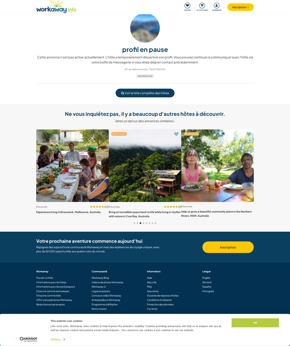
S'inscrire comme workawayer (52, 291)
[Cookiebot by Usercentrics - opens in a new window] (28, 339)
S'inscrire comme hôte (48, 295)
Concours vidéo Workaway (106, 295)
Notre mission (99, 308)
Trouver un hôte (44, 277)
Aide (149, 277)
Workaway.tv (99, 286)
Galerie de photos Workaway (108, 282)
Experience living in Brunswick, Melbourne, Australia (68, 212)
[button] (134, 223)
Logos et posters (101, 291)
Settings (56, 339)
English (206, 277)
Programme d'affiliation (105, 304)
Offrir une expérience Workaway (54, 299)
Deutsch (207, 282)
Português (208, 291)
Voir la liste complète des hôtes (146, 93)
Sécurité (151, 282)
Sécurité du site (145, 76)
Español (206, 286)
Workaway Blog (100, 277)
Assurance (153, 291)
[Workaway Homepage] (56, 6)
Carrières (152, 308)
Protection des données (160, 304)
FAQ (149, 286)
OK (255, 322)
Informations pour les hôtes (51, 282)
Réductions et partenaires (50, 304)
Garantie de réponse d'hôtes (163, 295)
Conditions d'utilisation (159, 299)
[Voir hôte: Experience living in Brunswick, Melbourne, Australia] (72, 165)
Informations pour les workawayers (55, 286)
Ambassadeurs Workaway (106, 299)
